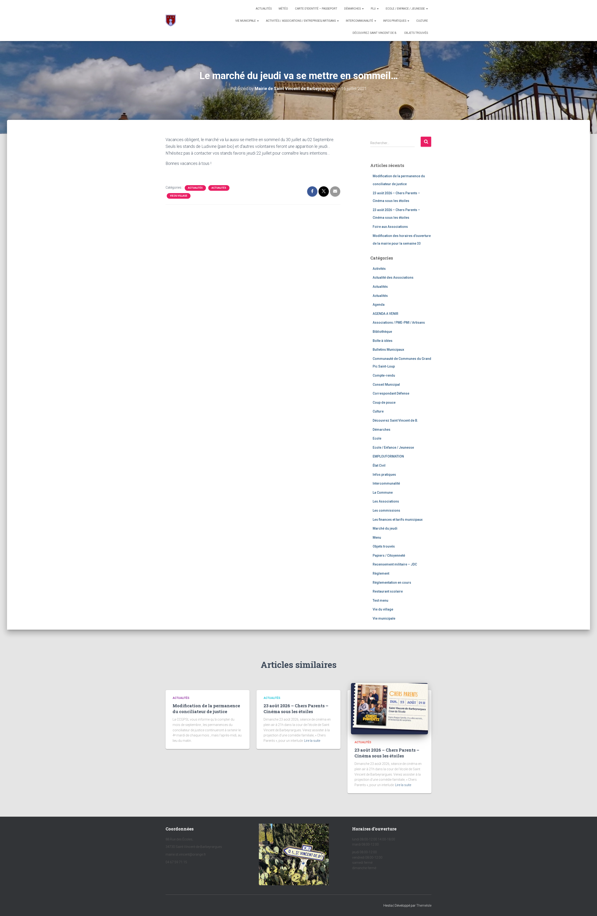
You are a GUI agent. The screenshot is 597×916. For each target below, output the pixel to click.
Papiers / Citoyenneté (389, 555)
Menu (377, 537)
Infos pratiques (395, 20)
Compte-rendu (384, 375)
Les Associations (386, 501)
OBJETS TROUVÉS (416, 33)
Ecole (377, 438)
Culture (422, 20)
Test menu (380, 600)
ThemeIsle (423, 905)
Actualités (264, 8)
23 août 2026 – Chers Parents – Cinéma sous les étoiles (296, 708)
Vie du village (178, 195)
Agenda (379, 304)
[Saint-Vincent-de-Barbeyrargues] (170, 20)
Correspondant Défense (391, 393)
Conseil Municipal (386, 384)
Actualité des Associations (393, 277)
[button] (362, 8)
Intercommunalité (360, 20)
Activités (379, 269)
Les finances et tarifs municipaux (398, 519)
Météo (283, 8)
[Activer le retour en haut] (588, 907)
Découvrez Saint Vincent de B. (375, 33)
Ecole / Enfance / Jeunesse (406, 8)
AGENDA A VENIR (385, 314)
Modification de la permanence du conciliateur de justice (206, 708)
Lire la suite (312, 741)
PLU (373, 8)
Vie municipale (246, 20)
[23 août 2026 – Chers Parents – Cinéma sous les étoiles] (389, 708)
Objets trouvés (384, 546)
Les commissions (386, 510)
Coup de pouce (384, 402)
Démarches (352, 8)
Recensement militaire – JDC (395, 564)
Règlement (381, 573)
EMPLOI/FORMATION (388, 456)
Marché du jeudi (385, 528)
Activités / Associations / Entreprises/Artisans (301, 20)
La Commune (383, 492)
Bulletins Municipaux (388, 349)
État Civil (379, 465)
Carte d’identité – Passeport (316, 8)
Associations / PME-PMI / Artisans (399, 322)
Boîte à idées (382, 341)
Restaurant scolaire (388, 591)
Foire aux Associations (390, 227)
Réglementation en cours (392, 582)
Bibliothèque (382, 331)
